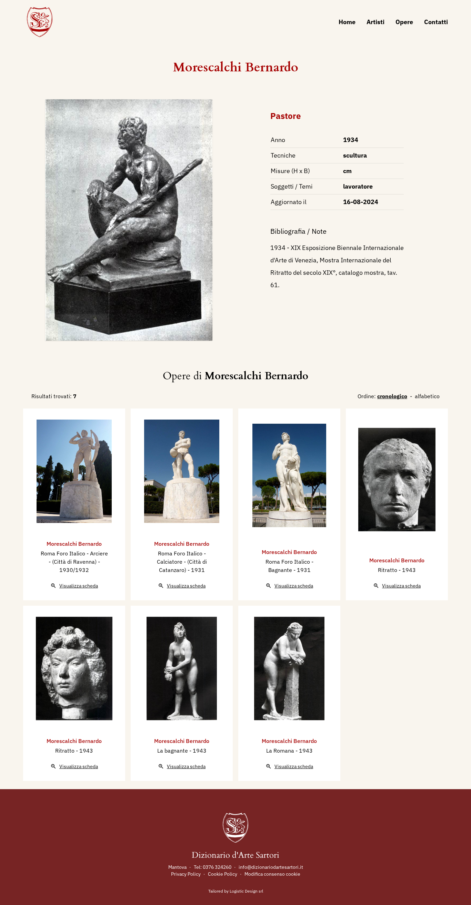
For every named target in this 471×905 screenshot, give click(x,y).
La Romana (280, 750)
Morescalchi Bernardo (235, 67)
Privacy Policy (186, 874)
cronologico (392, 396)
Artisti (375, 22)
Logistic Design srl (246, 891)
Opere (404, 22)
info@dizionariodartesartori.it (271, 867)
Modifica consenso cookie (272, 874)
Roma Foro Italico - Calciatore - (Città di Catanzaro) (182, 561)
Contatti (436, 22)
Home (347, 22)
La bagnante (173, 750)
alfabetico (427, 396)
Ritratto (388, 569)
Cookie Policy (222, 874)
